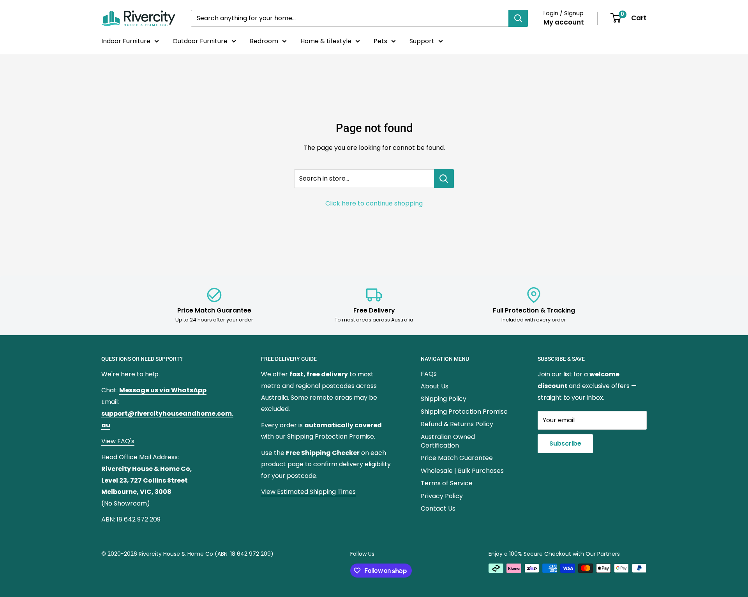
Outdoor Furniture (200, 41)
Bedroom (264, 41)
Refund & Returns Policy (457, 424)
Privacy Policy (442, 496)
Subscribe (565, 443)
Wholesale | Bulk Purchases (462, 470)
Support (421, 41)
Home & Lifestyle (325, 41)
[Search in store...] (444, 178)
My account (563, 22)
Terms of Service (447, 483)
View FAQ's (117, 441)
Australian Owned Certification (448, 441)
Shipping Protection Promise (464, 411)
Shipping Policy (443, 398)
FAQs (429, 373)
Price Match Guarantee (457, 457)
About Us (434, 386)
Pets (380, 41)
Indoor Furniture (125, 41)
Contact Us (438, 508)
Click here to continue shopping (374, 203)
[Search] (518, 18)
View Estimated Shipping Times (308, 491)
